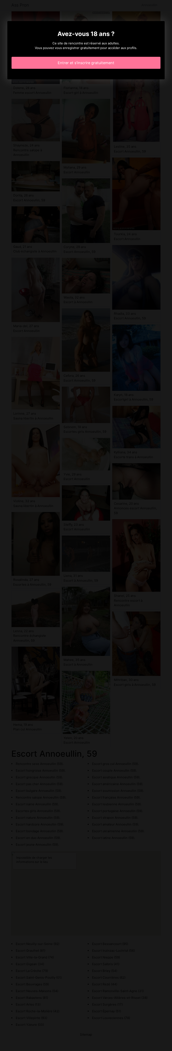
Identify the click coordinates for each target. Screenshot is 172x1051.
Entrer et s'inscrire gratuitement (86, 63)
